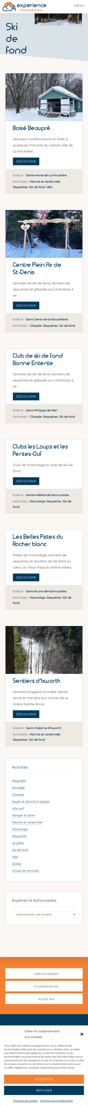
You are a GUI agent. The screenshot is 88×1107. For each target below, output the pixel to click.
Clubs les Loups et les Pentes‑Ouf (40, 450)
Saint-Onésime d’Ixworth (43, 728)
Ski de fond (37, 187)
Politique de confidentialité (56, 1100)
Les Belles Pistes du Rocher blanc (38, 540)
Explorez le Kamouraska (34, 900)
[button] (82, 1034)
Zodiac (17, 864)
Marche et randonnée (45, 181)
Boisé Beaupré (32, 128)
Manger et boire (23, 815)
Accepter (44, 1079)
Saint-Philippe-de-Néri (41, 410)
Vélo (49, 187)
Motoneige (37, 501)
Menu (79, 6)
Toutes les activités (25, 871)
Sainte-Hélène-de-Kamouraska (47, 495)
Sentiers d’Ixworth (37, 681)
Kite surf (18, 808)
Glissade (36, 325)
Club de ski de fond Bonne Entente (38, 359)
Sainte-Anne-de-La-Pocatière (46, 175)
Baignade (19, 781)
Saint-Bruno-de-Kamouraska (46, 591)
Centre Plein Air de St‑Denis (37, 268)
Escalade (18, 787)
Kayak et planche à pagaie (30, 801)
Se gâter (18, 843)
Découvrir (26, 161)
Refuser (44, 1090)
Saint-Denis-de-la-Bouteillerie (47, 319)
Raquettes (20, 187)
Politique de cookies (25, 1100)
